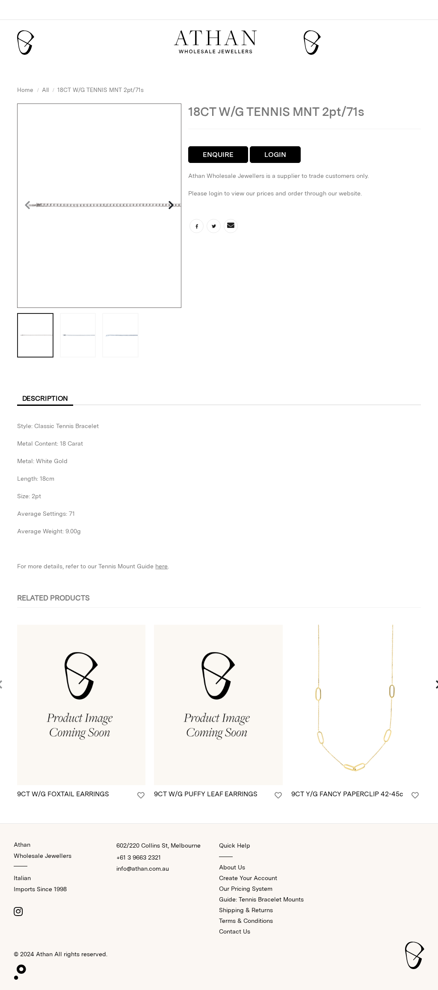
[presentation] (28, 205)
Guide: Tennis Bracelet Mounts (261, 899)
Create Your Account (248, 878)
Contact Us (234, 931)
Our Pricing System (245, 888)
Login (275, 155)
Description (45, 398)
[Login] (140, 795)
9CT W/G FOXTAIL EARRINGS (63, 794)
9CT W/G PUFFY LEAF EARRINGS (205, 794)
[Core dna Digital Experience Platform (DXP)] (16, 970)
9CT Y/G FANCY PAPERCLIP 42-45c (347, 794)
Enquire (218, 155)
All (45, 89)
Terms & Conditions (246, 920)
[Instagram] (18, 911)
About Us (232, 867)
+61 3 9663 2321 (138, 857)
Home (25, 89)
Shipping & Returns (246, 910)
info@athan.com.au (142, 868)
